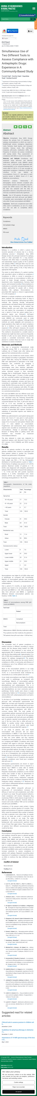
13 (23, 781)
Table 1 (31, 462)
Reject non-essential (19, 1087)
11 (27, 727)
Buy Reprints (13, 31)
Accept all (18, 1091)
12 (6, 757)
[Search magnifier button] (34, 19)
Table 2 (14, 596)
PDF (31, 31)
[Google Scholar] (12, 881)
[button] (34, 8)
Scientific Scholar (11, 1059)
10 (18, 693)
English (6, 38)
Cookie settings (18, 1082)
